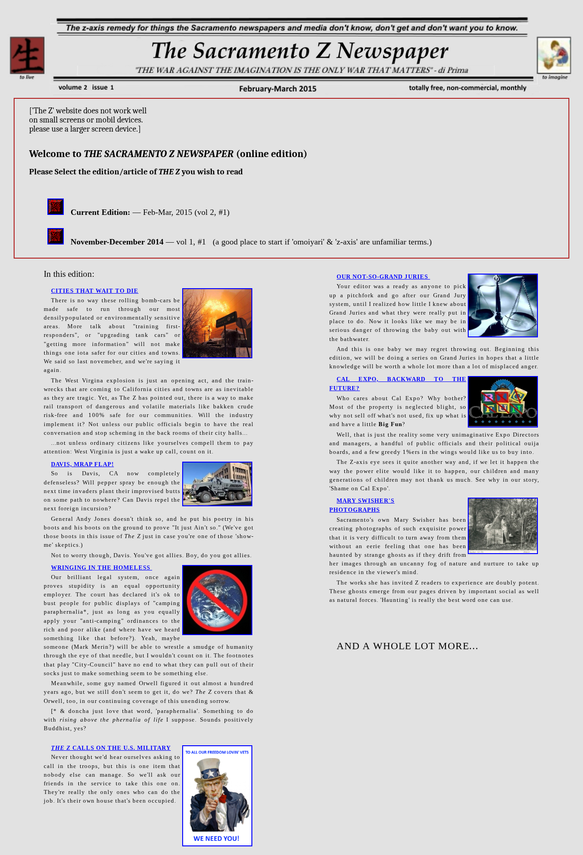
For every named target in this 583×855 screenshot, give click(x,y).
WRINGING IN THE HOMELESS (101, 568)
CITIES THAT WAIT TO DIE (94, 291)
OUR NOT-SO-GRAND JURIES (383, 277)
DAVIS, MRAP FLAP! (82, 464)
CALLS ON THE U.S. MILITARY (111, 748)
